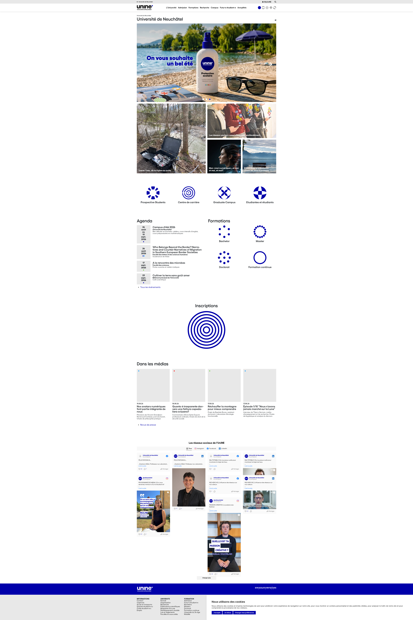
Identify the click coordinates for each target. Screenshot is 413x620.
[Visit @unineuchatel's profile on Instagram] (141, 477)
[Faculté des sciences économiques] (274, 7)
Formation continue (191, 610)
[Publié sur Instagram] (167, 477)
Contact (140, 601)
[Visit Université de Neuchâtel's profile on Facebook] (141, 456)
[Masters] (260, 232)
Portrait (163, 601)
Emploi (139, 610)
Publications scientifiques (170, 606)
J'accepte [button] (216, 613)
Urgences (140, 603)
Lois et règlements (167, 612)
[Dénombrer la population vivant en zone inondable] (259, 156)
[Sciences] (267, 7)
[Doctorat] (224, 258)
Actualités (241, 7)
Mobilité (187, 614)
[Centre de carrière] (188, 193)
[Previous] (142, 64)
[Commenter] (214, 469)
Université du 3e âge (192, 612)
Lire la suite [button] (142, 466)
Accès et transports (144, 604)
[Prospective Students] (153, 193)
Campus (214, 7)
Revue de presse (148, 425)
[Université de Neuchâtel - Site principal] (145, 589)
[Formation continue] (260, 258)
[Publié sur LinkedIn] (202, 456)
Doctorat (187, 608)
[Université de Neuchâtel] (145, 7)
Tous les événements (150, 287)
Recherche (204, 7)
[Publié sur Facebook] (167, 456)
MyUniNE (267, 2)
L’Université (171, 7)
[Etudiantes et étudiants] (260, 193)
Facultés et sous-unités (169, 614)
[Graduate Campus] (224, 193)
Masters (187, 606)
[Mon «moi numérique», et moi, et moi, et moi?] (224, 156)
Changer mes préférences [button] (244, 613)
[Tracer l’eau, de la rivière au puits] (171, 138)
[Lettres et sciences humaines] (263, 7)
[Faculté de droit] (270, 7)
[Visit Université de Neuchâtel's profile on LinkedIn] (176, 456)
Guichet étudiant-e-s (145, 606)
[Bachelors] (224, 232)
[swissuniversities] (265, 588)
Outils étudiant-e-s (144, 608)
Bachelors (188, 604)
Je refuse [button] (227, 613)
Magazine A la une (167, 608)
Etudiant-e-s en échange (206, 326)
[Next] (270, 64)
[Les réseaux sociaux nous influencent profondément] (241, 121)
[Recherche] (275, 2)
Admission (182, 7)
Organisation (165, 603)
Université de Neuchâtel (146, 1)
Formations (193, 7)
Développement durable (169, 610)
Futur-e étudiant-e (228, 7)
